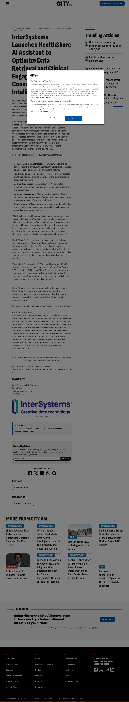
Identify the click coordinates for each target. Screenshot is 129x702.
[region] (65, 97)
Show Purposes (55, 118)
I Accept (74, 118)
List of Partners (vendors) (40, 111)
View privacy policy (43, 97)
